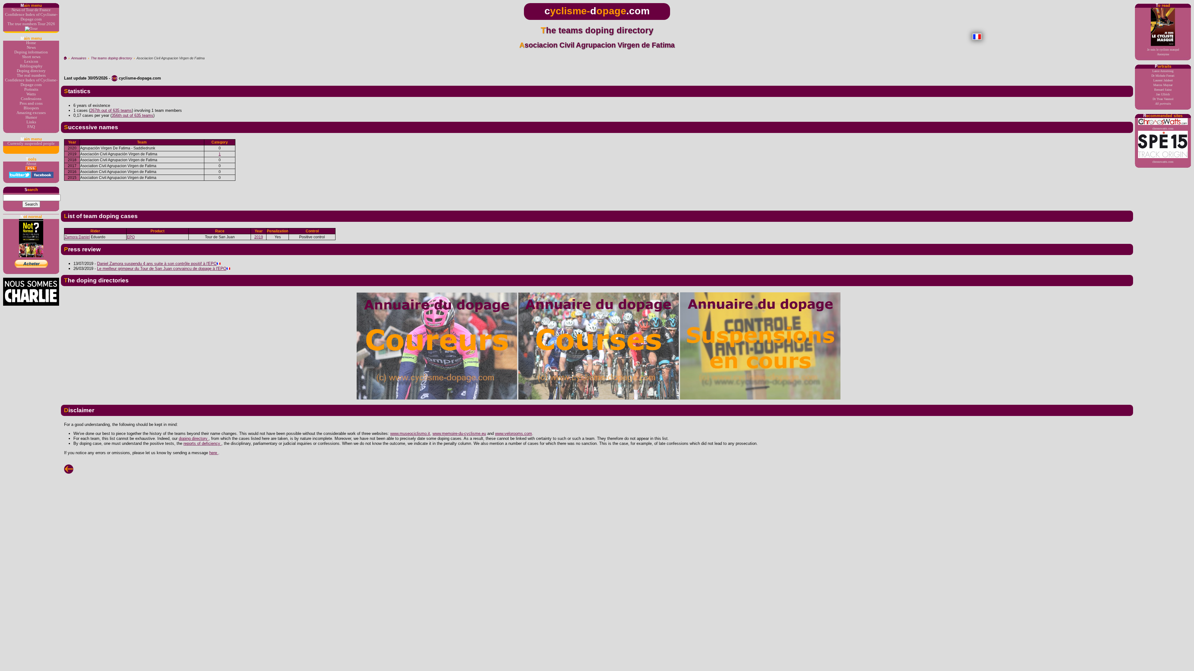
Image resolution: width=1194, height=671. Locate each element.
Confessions (31, 99)
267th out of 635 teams (111, 110)
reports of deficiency (202, 443)
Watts (31, 94)
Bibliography (31, 66)
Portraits (31, 89)
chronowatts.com (1162, 128)
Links (31, 122)
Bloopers (31, 108)
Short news (31, 57)
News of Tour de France (31, 10)
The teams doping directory (111, 58)
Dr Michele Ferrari (1162, 75)
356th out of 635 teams (132, 115)
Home (31, 43)
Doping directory (31, 71)
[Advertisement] (597, 193)
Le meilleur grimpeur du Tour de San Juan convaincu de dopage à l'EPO (161, 268)
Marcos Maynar (1163, 85)
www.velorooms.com (513, 433)
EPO (131, 237)
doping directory (194, 438)
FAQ (31, 127)
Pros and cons (31, 103)
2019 (258, 237)
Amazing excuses (31, 113)
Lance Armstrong (1162, 71)
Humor (31, 117)
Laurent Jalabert (1163, 80)
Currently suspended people (31, 143)
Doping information (31, 52)
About (31, 164)
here (213, 452)
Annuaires (78, 58)
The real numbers (31, 75)
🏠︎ (65, 58)
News (31, 47)
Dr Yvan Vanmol (1163, 99)
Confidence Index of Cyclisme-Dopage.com (31, 16)
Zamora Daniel (77, 237)
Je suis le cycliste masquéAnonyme (1163, 52)
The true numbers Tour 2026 (31, 24)
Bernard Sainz (1163, 89)
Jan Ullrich (1163, 94)
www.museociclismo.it (410, 433)
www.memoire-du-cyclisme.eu (459, 433)
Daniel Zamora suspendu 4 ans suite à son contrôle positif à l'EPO (157, 263)
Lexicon (31, 61)
